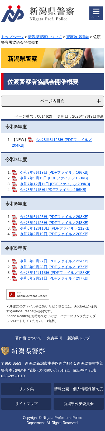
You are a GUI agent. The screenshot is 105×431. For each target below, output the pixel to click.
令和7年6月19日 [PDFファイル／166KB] (54, 172)
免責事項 (54, 338)
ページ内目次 (52, 101)
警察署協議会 (77, 37)
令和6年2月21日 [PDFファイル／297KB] (54, 278)
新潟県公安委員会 (79, 403)
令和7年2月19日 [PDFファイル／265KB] (54, 234)
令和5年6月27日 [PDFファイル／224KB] (54, 261)
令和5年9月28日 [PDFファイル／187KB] (54, 267)
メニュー (96, 13)
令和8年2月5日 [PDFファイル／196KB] (53, 189)
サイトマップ (26, 403)
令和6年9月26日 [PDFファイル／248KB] (54, 222)
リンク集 (26, 389)
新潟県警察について (45, 37)
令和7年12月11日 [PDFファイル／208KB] (55, 184)
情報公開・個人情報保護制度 (78, 389)
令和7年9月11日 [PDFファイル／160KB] (54, 178)
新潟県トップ (78, 338)
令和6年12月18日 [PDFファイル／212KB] (55, 228)
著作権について (28, 338)
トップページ (12, 37)
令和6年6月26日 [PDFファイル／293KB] (54, 217)
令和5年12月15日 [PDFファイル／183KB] (55, 272)
